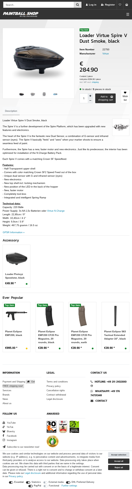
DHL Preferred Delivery (83, 482)
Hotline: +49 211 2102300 (110, 382)
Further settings (69, 486)
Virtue (105, 53)
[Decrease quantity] (90, 100)
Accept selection (118, 455)
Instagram (11, 440)
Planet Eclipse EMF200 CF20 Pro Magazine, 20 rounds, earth (81, 337)
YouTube (11, 423)
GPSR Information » (14, 232)
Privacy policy (54, 386)
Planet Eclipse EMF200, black (13, 333)
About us (7, 403)
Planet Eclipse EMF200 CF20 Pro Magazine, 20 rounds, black (48, 337)
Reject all (119, 467)
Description (11, 111)
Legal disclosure (55, 399)
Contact (101, 401)
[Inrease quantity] (90, 95)
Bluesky (10, 431)
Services (7, 390)
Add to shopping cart (105, 98)
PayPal (37, 486)
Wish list (125, 98)
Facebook (11, 436)
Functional (54, 486)
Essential (19, 482)
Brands (6, 395)
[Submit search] (77, 5)
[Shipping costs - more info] (95, 82)
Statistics (36, 482)
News (5, 399)
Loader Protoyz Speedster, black (15, 276)
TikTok (9, 427)
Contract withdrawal (56, 395)
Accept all (118, 461)
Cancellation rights (56, 390)
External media (56, 482)
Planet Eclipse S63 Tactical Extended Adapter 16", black (115, 335)
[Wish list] (120, 4)
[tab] (11, 111)
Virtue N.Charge (56, 210)
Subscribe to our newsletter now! (22, 447)
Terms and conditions (57, 382)
